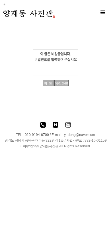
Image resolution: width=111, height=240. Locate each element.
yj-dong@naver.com (79, 135)
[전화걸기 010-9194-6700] (43, 126)
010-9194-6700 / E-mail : (44, 135)
